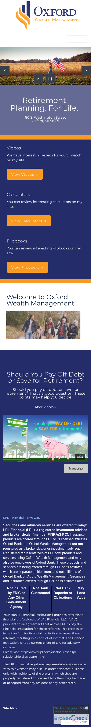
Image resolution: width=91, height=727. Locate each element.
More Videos (45, 406)
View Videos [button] (22, 175)
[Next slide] (86, 70)
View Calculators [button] (26, 221)
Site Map (10, 708)
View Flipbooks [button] (25, 268)
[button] (77, 39)
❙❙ (50, 78)
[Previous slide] (5, 70)
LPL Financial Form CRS (21, 518)
